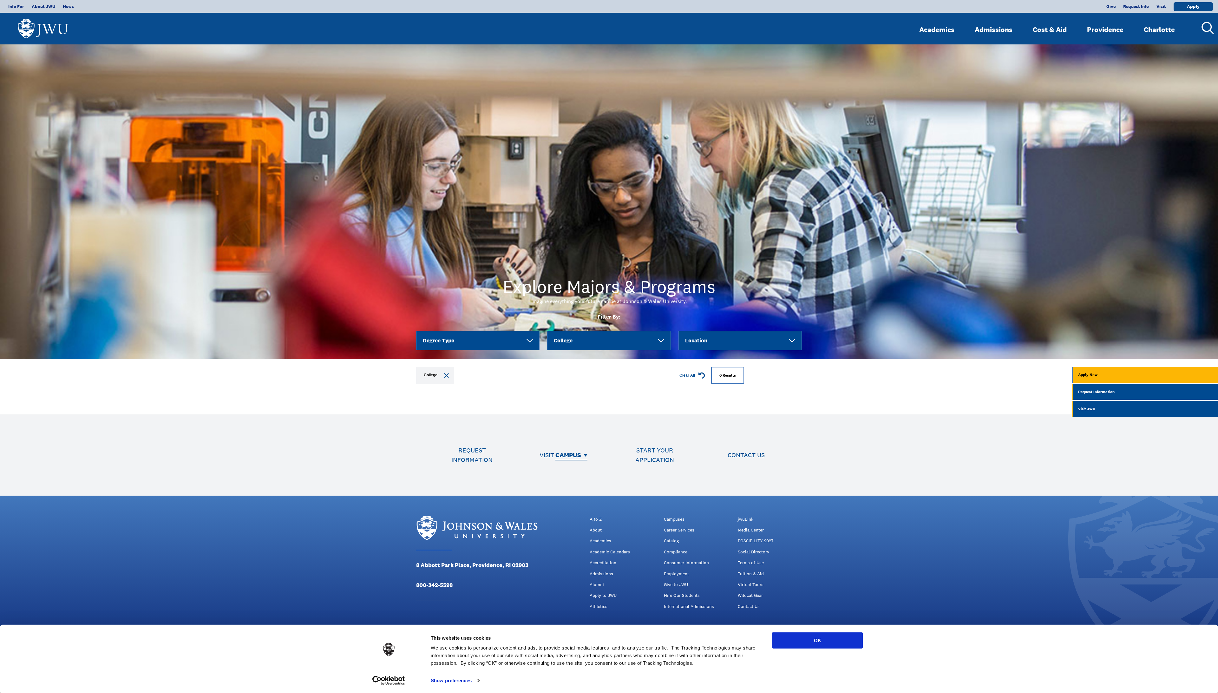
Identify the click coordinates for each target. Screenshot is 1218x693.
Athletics (598, 606)
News (68, 6)
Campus (568, 455)
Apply (1193, 6)
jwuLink (745, 519)
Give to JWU (676, 584)
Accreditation (603, 562)
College (563, 340)
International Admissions (689, 606)
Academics (936, 29)
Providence (1105, 29)
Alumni (597, 584)
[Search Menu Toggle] (1205, 28)
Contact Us (749, 606)
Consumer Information (686, 562)
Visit (1161, 6)
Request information (472, 455)
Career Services (679, 530)
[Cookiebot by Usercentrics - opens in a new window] (388, 680)
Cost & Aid (1050, 29)
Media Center (751, 530)
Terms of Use (751, 562)
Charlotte (1159, 29)
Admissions (993, 29)
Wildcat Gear (750, 595)
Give (1111, 6)
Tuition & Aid (751, 574)
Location (696, 340)
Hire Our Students (682, 595)
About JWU (43, 6)
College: (431, 375)
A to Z (596, 519)
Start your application (654, 455)
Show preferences (451, 680)
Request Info (1136, 6)
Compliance (675, 552)
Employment (676, 574)
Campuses (674, 519)
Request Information (1096, 391)
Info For (16, 6)
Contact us (746, 455)
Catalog (671, 541)
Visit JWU (1086, 409)
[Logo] (43, 25)
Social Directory (753, 552)
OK (817, 640)
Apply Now (1087, 374)
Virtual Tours (750, 584)
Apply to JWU (603, 595)
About (596, 530)
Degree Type (438, 340)
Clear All (687, 375)
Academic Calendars (610, 552)
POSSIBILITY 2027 (755, 541)
